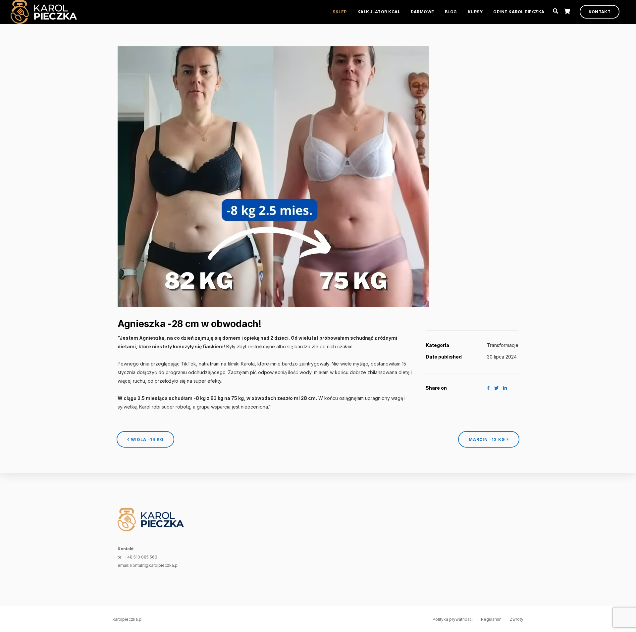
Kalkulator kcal (378, 11)
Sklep (340, 11)
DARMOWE (422, 11)
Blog (451, 11)
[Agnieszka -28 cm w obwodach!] (273, 176)
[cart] (567, 11)
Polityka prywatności (453, 619)
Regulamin (491, 619)
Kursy (475, 11)
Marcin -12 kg (487, 439)
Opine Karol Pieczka (519, 11)
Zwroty (516, 619)
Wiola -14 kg (147, 439)
